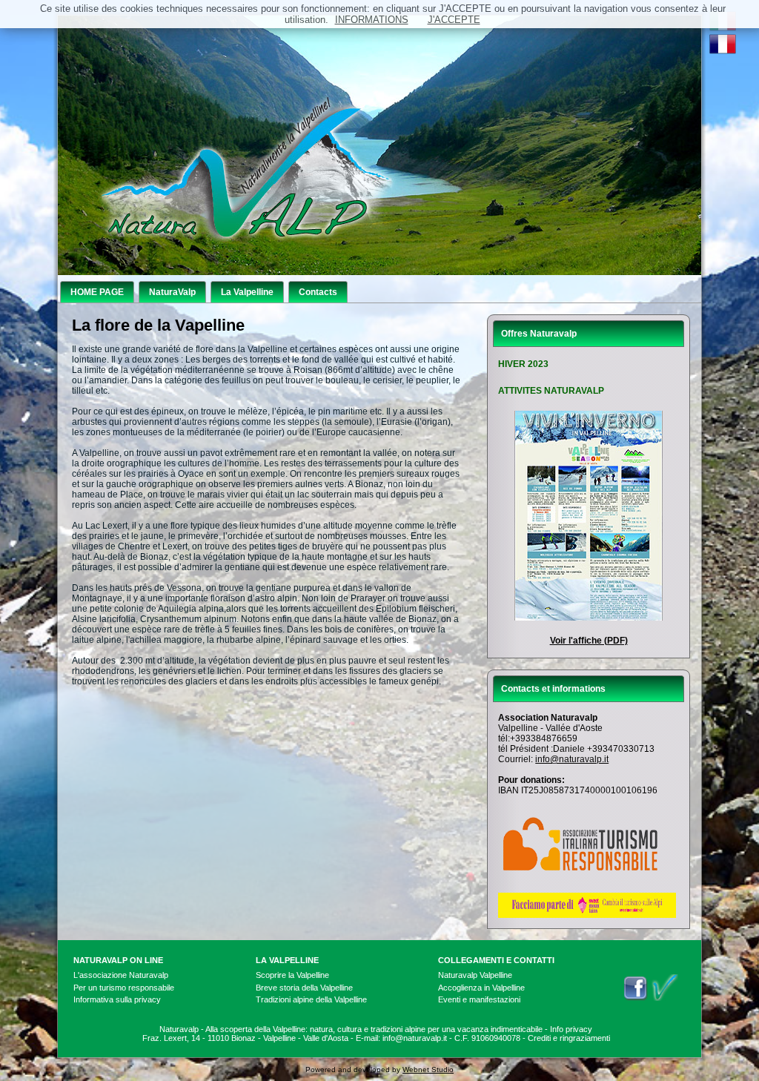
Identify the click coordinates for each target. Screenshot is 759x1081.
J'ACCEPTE (454, 19)
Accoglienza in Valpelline (481, 987)
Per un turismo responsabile (123, 987)
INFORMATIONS (371, 19)
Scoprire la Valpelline (292, 975)
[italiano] (722, 28)
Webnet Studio (428, 1069)
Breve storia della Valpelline (304, 987)
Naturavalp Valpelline (475, 975)
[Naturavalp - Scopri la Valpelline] (665, 998)
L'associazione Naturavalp (120, 975)
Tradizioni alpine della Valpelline (311, 999)
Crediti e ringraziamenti (569, 1038)
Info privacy (571, 1029)
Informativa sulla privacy (117, 999)
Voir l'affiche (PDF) (589, 640)
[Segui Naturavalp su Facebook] (635, 998)
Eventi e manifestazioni (479, 999)
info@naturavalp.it (572, 759)
